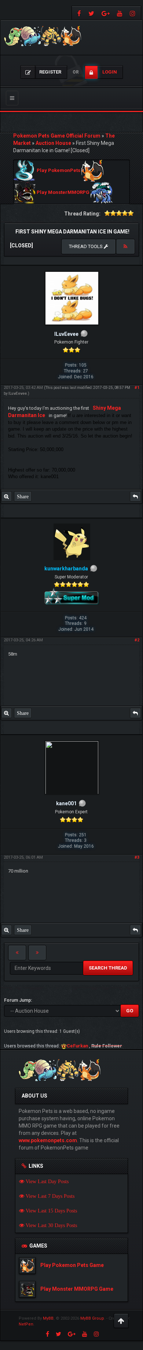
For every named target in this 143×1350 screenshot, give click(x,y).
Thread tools (86, 246)
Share (23, 496)
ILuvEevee (17, 393)
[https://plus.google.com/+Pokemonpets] (105, 13)
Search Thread (108, 968)
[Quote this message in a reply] (135, 496)
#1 (137, 387)
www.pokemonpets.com (48, 1140)
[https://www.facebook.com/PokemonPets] (78, 13)
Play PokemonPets (58, 170)
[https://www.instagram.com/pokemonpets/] (133, 13)
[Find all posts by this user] (6, 496)
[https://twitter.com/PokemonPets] (91, 13)
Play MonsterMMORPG (63, 192)
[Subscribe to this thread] (125, 246)
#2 (137, 640)
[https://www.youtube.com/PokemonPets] (119, 13)
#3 (137, 857)
